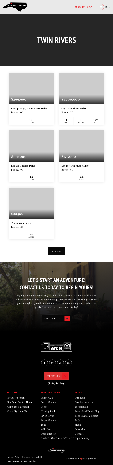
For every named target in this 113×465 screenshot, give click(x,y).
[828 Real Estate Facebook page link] (44, 363)
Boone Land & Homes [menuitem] (86, 415)
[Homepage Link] (16, 6)
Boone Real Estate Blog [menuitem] (87, 411)
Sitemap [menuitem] (26, 457)
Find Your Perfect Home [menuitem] (19, 402)
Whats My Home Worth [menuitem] (19, 411)
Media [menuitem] (78, 424)
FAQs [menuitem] (77, 420)
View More (56, 251)
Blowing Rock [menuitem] (48, 411)
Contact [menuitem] (79, 433)
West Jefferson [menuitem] (48, 433)
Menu (107, 7)
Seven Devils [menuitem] (47, 415)
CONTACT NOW (53, 376)
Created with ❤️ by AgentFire (81, 458)
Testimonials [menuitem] (81, 406)
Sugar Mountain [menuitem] (49, 420)
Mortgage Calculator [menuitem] (18, 406)
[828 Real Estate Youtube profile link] (60, 363)
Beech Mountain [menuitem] (49, 402)
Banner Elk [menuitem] (47, 397)
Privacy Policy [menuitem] (13, 457)
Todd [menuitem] (43, 424)
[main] (56, 131)
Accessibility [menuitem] (37, 457)
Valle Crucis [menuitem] (47, 429)
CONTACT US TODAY (54, 318)
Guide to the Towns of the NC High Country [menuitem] (65, 438)
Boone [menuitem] (44, 406)
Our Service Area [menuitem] (84, 402)
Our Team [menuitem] (80, 397)
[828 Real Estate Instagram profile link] (52, 363)
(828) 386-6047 (83, 6)
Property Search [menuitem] (16, 397)
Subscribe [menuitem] (80, 429)
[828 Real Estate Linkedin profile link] (68, 363)
